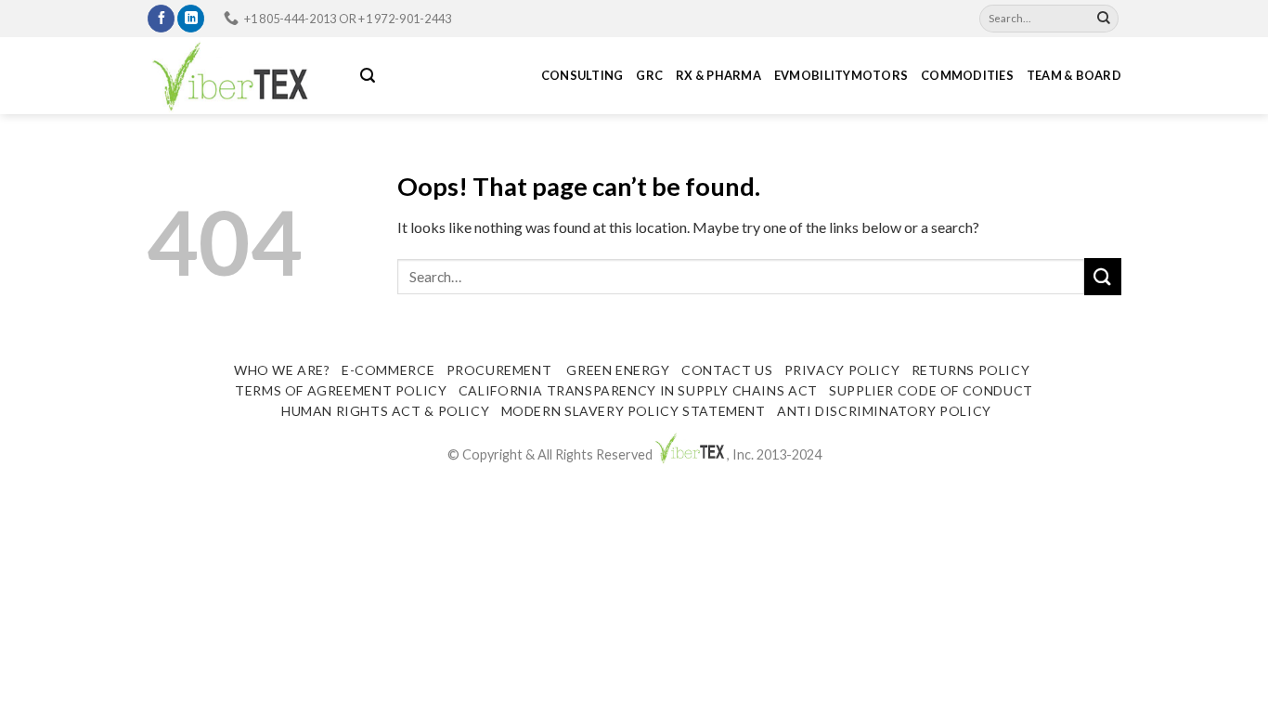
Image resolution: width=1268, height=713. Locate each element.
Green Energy (616, 370)
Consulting (582, 75)
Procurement (499, 370)
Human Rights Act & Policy (385, 411)
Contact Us (726, 370)
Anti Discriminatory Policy (884, 411)
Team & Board (1074, 75)
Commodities (967, 75)
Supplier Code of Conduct (931, 390)
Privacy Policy (842, 370)
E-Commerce (388, 370)
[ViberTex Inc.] (239, 75)
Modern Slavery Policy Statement (633, 411)
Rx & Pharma (718, 75)
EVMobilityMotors (841, 75)
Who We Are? (282, 370)
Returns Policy (971, 370)
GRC (649, 75)
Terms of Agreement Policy (340, 390)
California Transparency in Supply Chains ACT (638, 390)
